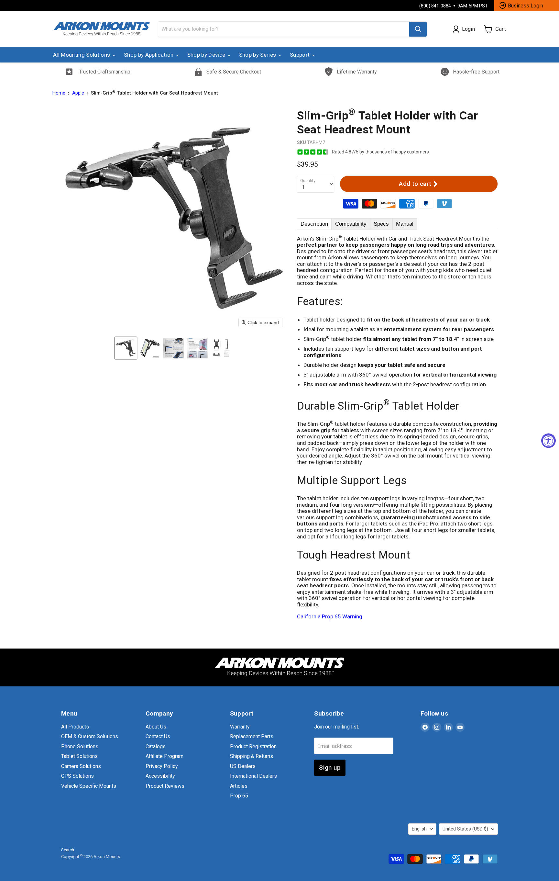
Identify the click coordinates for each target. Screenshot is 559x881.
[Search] (418, 29)
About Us (156, 727)
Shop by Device (207, 54)
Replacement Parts (251, 736)
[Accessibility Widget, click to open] (548, 440)
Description (314, 224)
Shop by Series (258, 54)
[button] (126, 348)
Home (58, 93)
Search (67, 849)
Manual (404, 224)
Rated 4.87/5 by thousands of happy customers (380, 151)
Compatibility (351, 224)
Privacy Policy (162, 766)
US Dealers (243, 766)
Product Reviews (165, 786)
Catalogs (156, 746)
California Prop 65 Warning (329, 616)
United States (465, 829)
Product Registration (253, 746)
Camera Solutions (81, 766)
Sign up (330, 767)
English (419, 829)
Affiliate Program (164, 756)
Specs (381, 224)
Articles (238, 786)
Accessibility (160, 776)
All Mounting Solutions (82, 54)
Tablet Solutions (79, 756)
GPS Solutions (77, 776)
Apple (78, 93)
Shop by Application (149, 54)
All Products (75, 727)
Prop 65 (239, 796)
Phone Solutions (79, 746)
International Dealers (253, 776)
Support (300, 54)
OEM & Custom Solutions (89, 736)
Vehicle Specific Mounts (88, 786)
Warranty (240, 727)
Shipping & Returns (251, 756)
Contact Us (158, 736)
